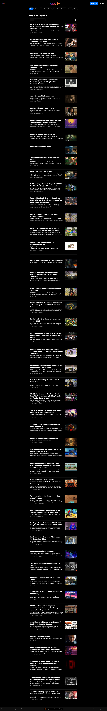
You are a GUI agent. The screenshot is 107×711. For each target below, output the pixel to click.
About (75, 8)
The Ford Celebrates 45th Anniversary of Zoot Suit (45, 564)
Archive (70, 8)
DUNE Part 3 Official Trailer (40, 636)
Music (40, 8)
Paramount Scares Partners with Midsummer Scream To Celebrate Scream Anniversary (45, 482)
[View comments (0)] (41, 35)
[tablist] (38, 20)
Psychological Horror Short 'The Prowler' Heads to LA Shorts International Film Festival (45, 663)
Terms (18, 709)
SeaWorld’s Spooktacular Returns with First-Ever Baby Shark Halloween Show (44, 229)
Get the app (60, 709)
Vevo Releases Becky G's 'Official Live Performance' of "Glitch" (44, 40)
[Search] (84, 3)
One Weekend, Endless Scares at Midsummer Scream (42, 244)
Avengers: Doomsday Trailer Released (44, 438)
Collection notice (23, 709)
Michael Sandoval (38, 46)
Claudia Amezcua (38, 127)
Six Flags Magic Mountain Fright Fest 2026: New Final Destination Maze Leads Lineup (46, 185)
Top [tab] (36, 20)
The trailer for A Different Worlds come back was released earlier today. (45, 111)
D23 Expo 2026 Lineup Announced (42, 551)
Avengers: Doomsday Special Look (43, 134)
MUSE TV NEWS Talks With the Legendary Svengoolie (45, 290)
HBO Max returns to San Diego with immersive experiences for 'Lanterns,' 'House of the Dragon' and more (44, 608)
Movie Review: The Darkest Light (42, 96)
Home (31, 8)
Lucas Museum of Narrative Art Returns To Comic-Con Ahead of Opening (45, 623)
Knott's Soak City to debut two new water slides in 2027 (45, 320)
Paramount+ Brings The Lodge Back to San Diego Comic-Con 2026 (45, 450)
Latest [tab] (32, 20)
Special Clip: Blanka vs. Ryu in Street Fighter (46, 260)
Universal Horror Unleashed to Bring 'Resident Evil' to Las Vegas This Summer (45, 648)
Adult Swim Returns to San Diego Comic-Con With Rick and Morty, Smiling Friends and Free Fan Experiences (45, 396)
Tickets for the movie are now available (40, 440)
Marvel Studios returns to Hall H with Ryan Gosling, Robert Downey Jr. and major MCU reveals (46, 335)
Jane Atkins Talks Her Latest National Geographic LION (44, 67)
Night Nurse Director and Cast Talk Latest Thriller (45, 578)
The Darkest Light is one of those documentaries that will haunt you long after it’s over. (45, 98)
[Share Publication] (87, 3)
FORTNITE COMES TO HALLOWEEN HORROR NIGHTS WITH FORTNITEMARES (46, 411)
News (36, 8)
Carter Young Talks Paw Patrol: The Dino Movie (45, 158)
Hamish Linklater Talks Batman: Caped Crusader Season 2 (44, 215)
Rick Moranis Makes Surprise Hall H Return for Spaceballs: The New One (46, 367)
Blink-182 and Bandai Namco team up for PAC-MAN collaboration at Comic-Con (45, 511)
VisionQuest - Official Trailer (40, 146)
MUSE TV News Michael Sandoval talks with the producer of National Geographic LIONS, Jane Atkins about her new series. (46, 70)
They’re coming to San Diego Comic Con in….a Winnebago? (45, 497)
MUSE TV (40, 32)
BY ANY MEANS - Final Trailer (41, 172)
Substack (91, 709)
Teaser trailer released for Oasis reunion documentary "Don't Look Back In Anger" (45, 679)
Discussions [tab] (42, 20)
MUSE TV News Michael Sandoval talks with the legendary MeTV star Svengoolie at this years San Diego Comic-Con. (45, 293)
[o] (71, 27)
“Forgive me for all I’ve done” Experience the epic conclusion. (46, 638)
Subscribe (94, 3)
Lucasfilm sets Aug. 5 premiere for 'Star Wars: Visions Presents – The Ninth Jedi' (45, 693)
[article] (53, 29)
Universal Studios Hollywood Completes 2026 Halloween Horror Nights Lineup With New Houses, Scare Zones (46, 200)
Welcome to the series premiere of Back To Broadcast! (44, 30)
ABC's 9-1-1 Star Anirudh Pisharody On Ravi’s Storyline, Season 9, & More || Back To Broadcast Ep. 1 (46, 26)
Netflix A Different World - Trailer (42, 108)
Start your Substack (50, 709)
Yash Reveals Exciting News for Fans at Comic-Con (44, 381)
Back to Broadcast (61, 8)
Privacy (14, 709)
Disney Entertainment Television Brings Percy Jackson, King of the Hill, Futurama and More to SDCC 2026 (45, 466)
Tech (54, 8)
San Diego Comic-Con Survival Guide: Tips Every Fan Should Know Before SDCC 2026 (46, 524)
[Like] (31, 35)
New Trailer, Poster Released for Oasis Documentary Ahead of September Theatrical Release (44, 82)
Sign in (102, 3)
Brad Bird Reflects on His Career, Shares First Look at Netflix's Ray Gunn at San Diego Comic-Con (46, 351)
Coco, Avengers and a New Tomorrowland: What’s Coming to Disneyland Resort (45, 121)
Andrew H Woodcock (38, 250)
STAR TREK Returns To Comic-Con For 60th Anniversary (46, 593)
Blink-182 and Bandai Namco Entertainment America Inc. (45, 514)
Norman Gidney (37, 101)
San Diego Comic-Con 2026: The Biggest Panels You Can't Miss (45, 538)
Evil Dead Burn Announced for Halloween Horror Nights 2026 (45, 425)
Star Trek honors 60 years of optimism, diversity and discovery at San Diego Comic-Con (44, 274)
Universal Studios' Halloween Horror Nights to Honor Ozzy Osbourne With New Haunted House (46, 305)
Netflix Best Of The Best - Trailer (42, 53)
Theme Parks (47, 8)
